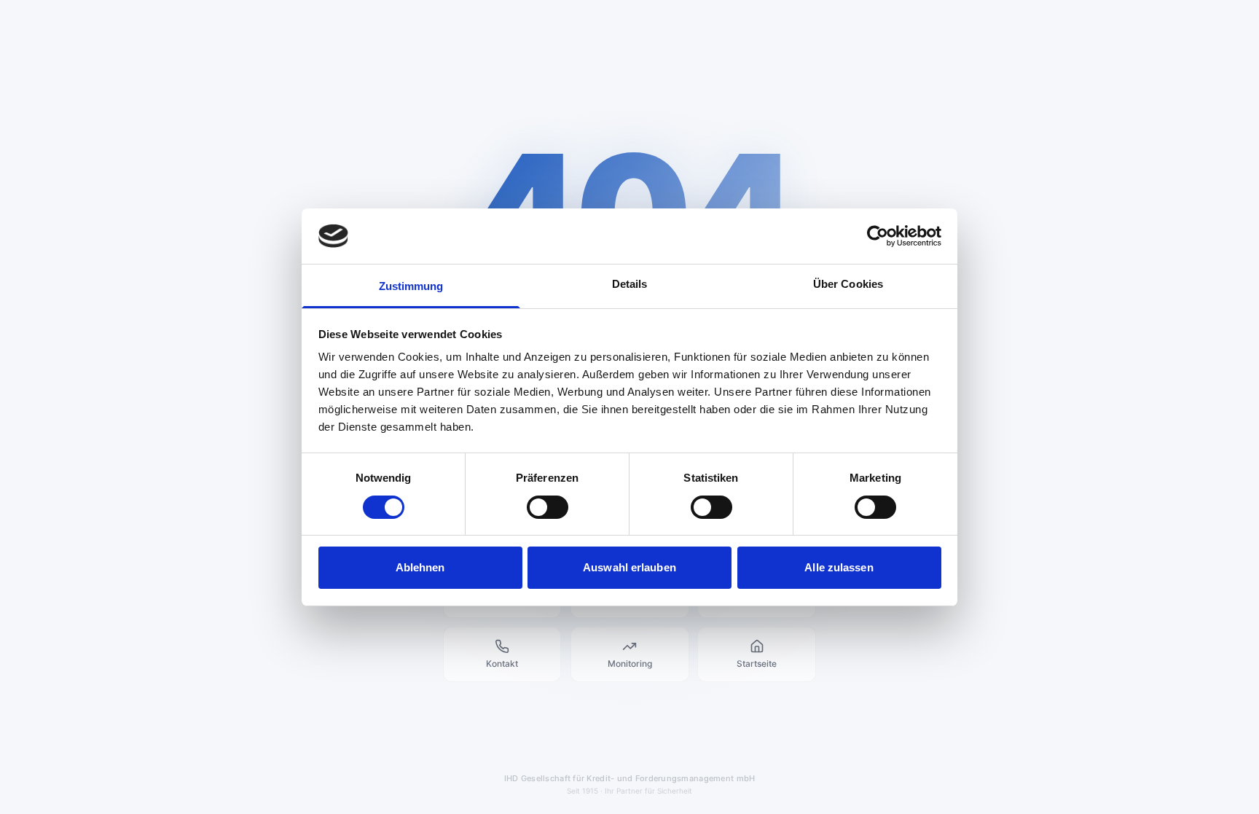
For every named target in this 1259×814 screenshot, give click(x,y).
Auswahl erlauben (629, 567)
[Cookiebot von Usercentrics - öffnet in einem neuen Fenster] (877, 236)
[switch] (547, 507)
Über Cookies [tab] (848, 284)
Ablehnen (420, 567)
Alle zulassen (838, 567)
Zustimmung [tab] (411, 286)
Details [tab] (630, 284)
